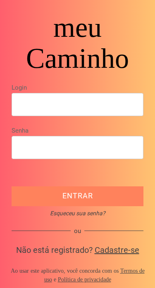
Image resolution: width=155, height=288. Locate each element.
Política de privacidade (84, 279)
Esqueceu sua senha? (77, 213)
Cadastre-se (117, 250)
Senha (20, 130)
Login (19, 87)
